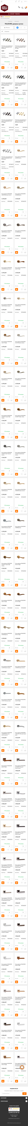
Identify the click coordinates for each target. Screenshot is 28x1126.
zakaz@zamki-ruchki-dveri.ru (14, 1118)
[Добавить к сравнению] (11, 618)
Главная (10, 21)
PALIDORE (17, 21)
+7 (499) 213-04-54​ (19, 7)
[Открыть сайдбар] (1, 1)
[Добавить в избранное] (8, 618)
